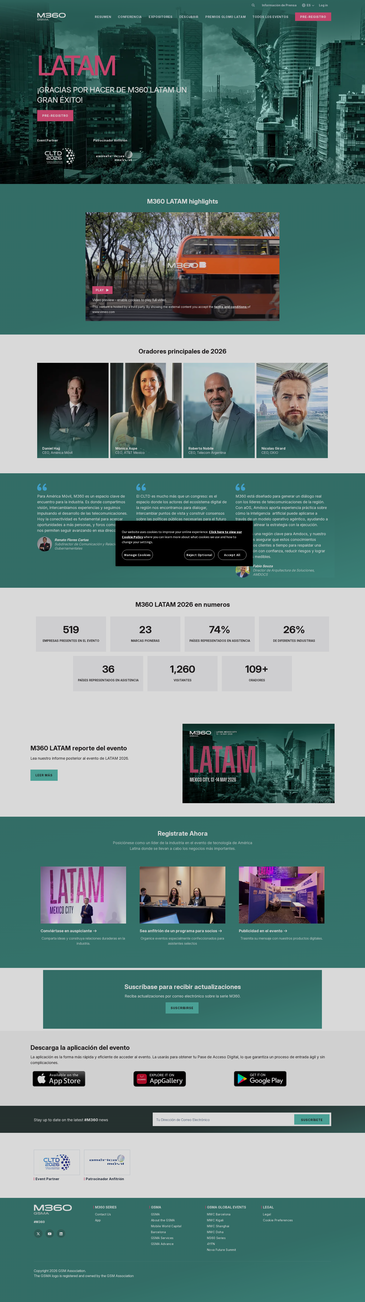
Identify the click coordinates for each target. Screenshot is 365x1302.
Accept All (232, 555)
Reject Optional (199, 555)
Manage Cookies (137, 555)
